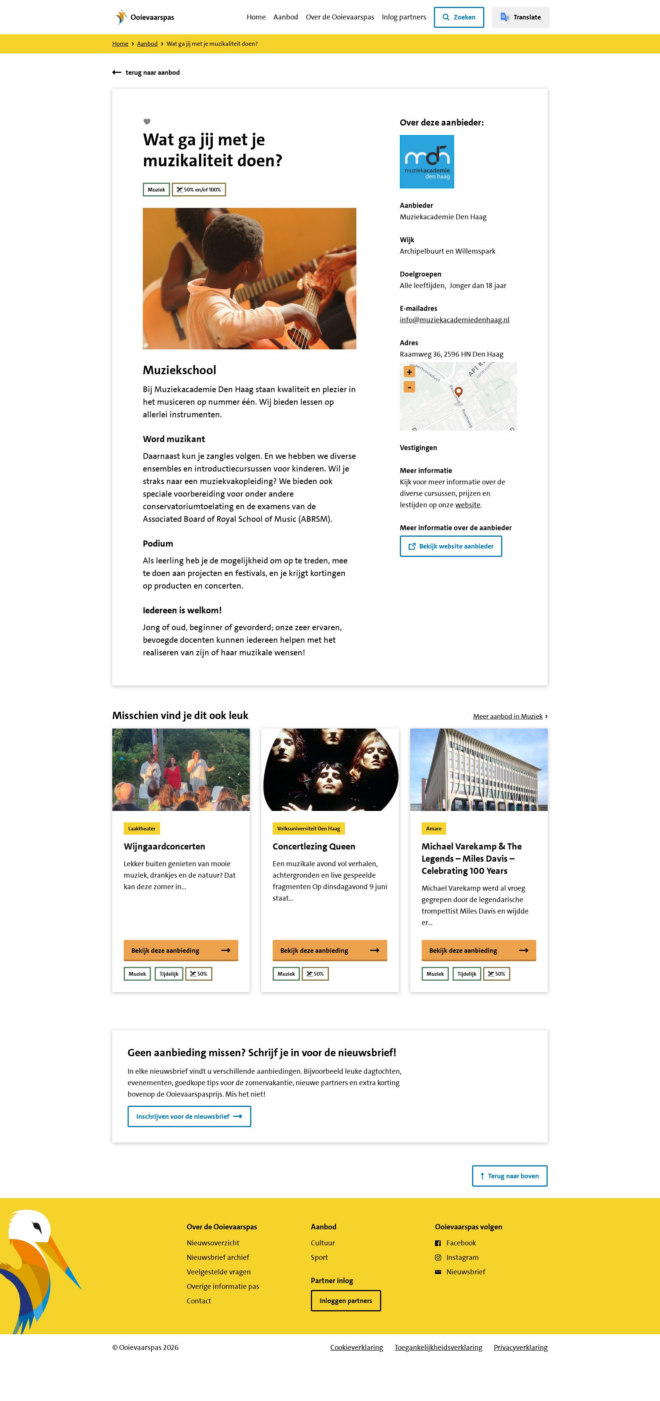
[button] (459, 396)
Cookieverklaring (356, 1347)
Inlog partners (404, 17)
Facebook (461, 1243)
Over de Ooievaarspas (340, 17)
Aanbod (285, 17)
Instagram (462, 1257)
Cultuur (323, 1243)
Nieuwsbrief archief (218, 1257)
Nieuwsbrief (465, 1272)
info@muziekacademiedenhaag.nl (455, 320)
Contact (199, 1301)
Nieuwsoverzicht (213, 1243)
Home (256, 17)
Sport (319, 1257)
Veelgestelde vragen (219, 1272)
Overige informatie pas (223, 1286)
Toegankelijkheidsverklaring (438, 1347)
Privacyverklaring (521, 1347)
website (467, 505)
